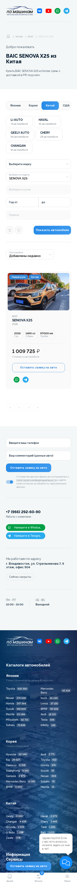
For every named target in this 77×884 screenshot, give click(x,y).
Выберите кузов (20, 189)
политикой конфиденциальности (36, 480)
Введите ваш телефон (24, 442)
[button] (66, 862)
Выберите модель (19, 174)
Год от (13, 202)
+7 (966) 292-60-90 (23, 514)
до (43, 202)
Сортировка (16, 252)
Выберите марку (20, 164)
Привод (14, 214)
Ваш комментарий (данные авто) (31, 455)
